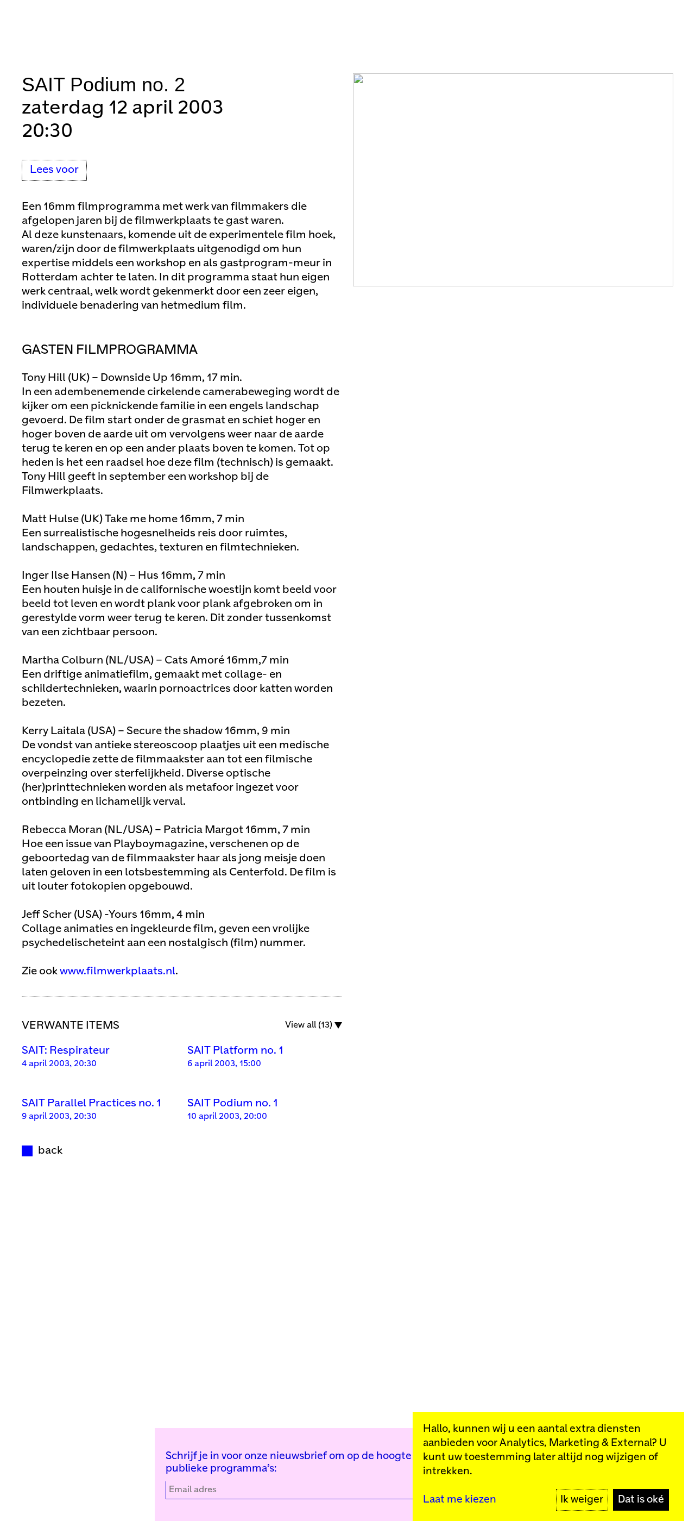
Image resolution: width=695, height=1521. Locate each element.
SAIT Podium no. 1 (232, 1103)
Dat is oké (641, 1499)
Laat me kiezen (459, 1499)
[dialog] (548, 1466)
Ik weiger (581, 1499)
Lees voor (54, 170)
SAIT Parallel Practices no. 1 (91, 1103)
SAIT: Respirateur (66, 1051)
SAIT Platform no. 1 (235, 1051)
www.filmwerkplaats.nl (117, 971)
